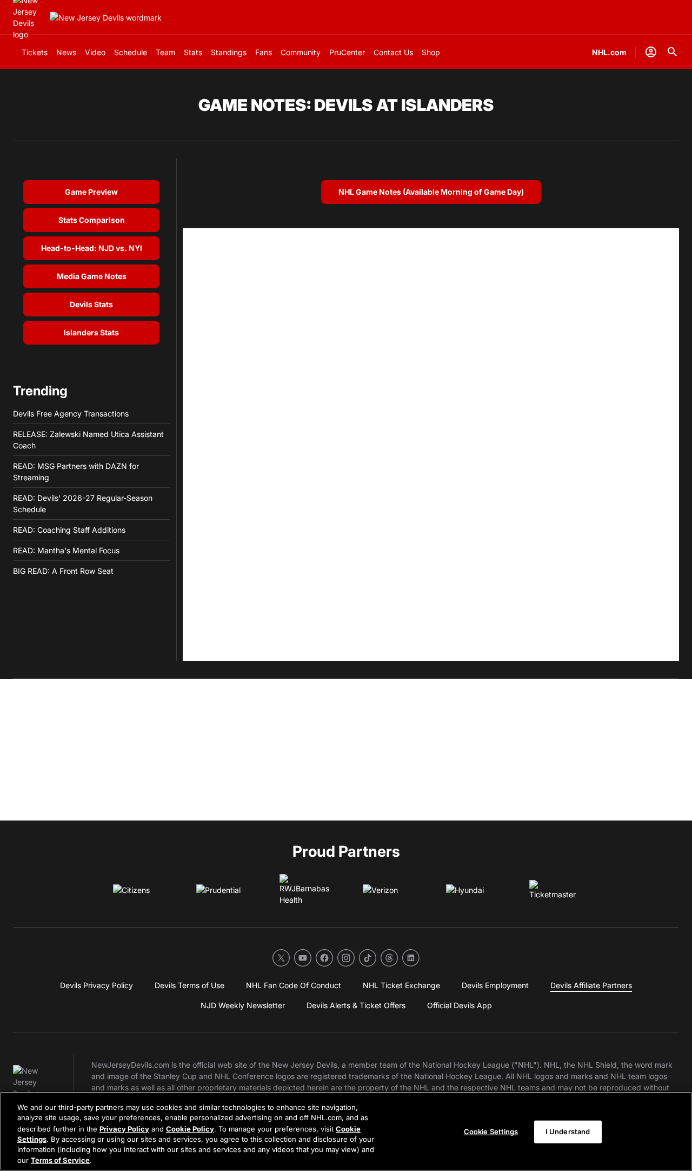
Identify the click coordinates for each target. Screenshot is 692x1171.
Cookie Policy (190, 1128)
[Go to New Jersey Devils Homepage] (106, 17)
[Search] (672, 51)
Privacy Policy (124, 1128)
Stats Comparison (91, 219)
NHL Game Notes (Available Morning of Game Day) (431, 191)
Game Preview (91, 191)
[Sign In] (650, 51)
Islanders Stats (91, 332)
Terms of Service (60, 1159)
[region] (346, 1131)
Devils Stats (91, 304)
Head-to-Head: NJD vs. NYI (91, 248)
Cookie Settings (491, 1131)
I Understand (567, 1131)
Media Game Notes (92, 276)
